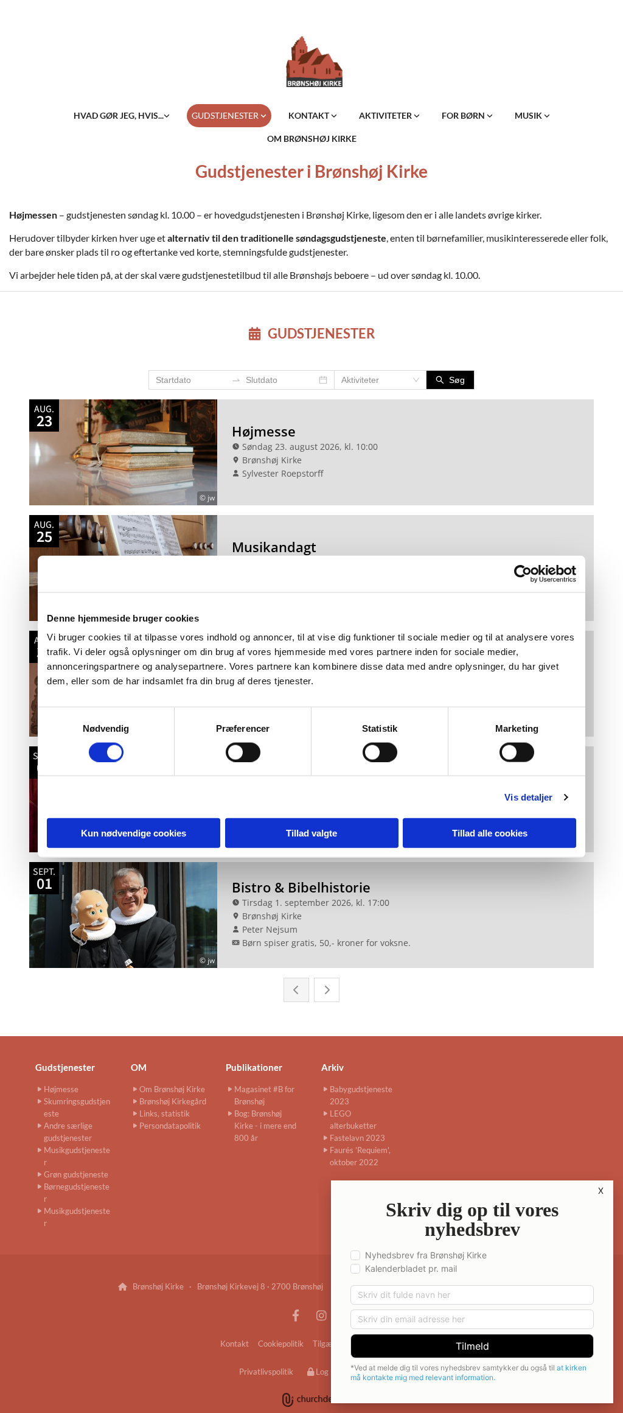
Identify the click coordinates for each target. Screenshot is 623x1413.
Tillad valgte (311, 833)
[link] (122, 115)
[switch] (243, 752)
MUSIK (529, 115)
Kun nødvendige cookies (133, 833)
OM (139, 1067)
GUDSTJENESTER (226, 115)
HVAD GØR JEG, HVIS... (119, 115)
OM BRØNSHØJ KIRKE (312, 138)
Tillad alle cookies (489, 833)
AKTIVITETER (386, 115)
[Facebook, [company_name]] (296, 1315)
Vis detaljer (528, 796)
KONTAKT (309, 115)
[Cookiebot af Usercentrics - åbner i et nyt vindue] (523, 573)
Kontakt (234, 1343)
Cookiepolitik (281, 1343)
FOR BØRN (464, 115)
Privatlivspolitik (266, 1371)
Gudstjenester (65, 1067)
